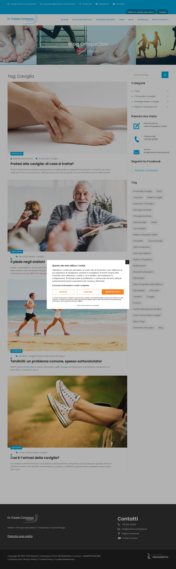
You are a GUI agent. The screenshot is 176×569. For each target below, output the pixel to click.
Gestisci (88, 292)
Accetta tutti (112, 292)
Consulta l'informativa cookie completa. (71, 285)
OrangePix (95, 305)
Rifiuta (63, 292)
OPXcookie (80, 305)
